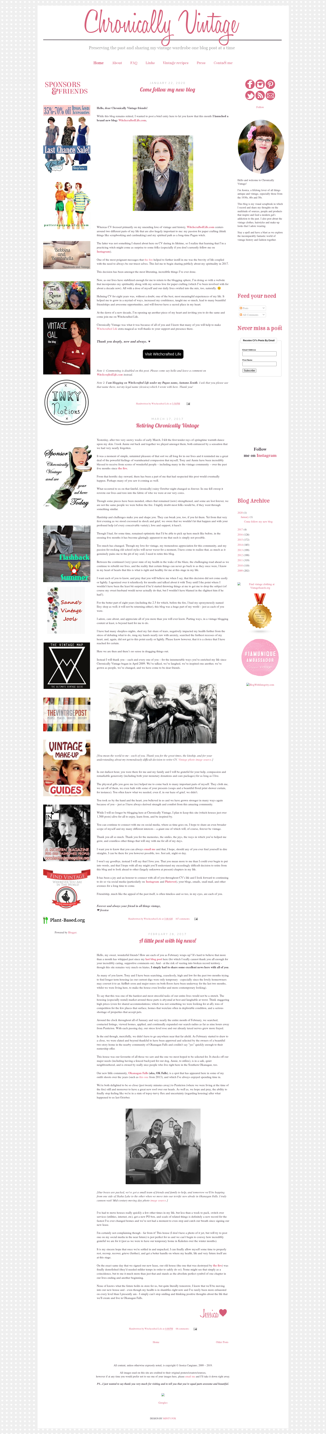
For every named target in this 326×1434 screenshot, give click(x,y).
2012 (241, 555)
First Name (247, 360)
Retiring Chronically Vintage (167, 425)
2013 (241, 550)
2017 (241, 529)
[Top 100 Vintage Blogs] (260, 633)
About (117, 63)
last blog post (153, 959)
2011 (241, 560)
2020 (241, 512)
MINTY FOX (169, 1418)
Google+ (163, 1402)
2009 (241, 570)
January (245, 517)
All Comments (250, 315)
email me (190, 1376)
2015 (241, 539)
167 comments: (183, 918)
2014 (241, 544)
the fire (149, 259)
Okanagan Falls (138, 1073)
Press (201, 63)
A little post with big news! (167, 940)
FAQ (133, 63)
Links (150, 63)
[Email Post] (187, 403)
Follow (260, 107)
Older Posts (222, 1342)
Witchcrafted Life (107, 328)
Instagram (152, 881)
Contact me (223, 63)
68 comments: (183, 1328)
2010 (241, 565)
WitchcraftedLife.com (132, 120)
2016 (241, 534)
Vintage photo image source (194, 759)
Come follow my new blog (167, 89)
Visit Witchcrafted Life (163, 354)
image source (158, 1200)
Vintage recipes (175, 63)
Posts (245, 308)
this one (143, 1077)
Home (99, 63)
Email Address (249, 350)
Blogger (72, 932)
